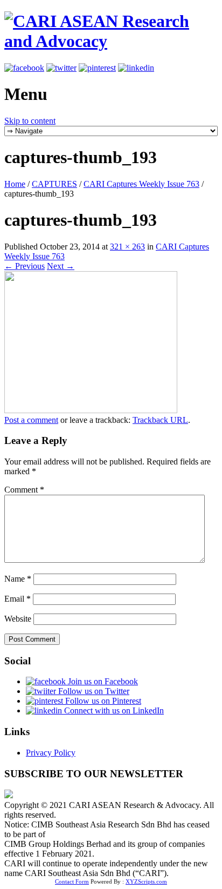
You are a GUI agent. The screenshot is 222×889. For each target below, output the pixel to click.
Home (14, 183)
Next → (60, 266)
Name (17, 578)
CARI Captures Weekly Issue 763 (141, 183)
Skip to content (30, 120)
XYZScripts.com (146, 881)
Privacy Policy (50, 752)
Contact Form (72, 881)
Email (17, 598)
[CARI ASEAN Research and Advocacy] (111, 41)
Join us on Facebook (102, 681)
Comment (24, 489)
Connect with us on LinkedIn (113, 710)
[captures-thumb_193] (90, 410)
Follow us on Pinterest (102, 700)
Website (17, 618)
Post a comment (31, 420)
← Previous (24, 266)
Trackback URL (160, 420)
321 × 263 (127, 246)
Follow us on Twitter (92, 691)
